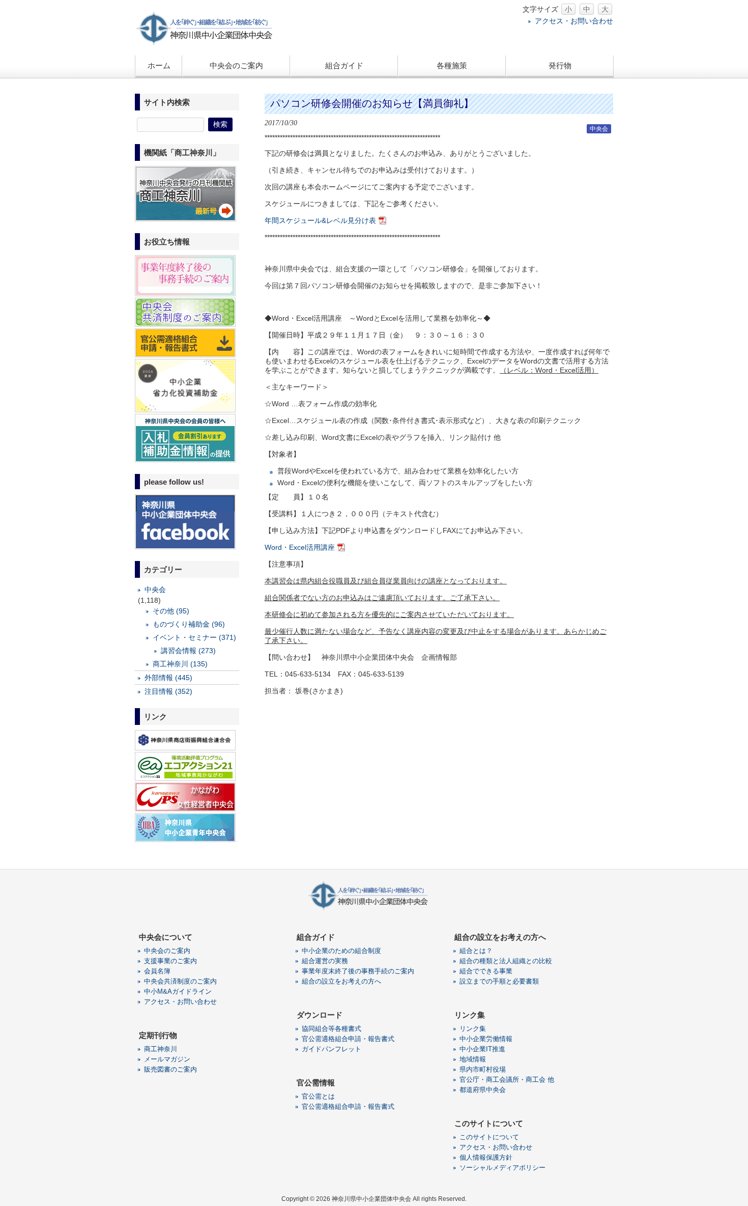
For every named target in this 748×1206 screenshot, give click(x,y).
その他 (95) (171, 611)
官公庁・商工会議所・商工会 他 (506, 1079)
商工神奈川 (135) (180, 664)
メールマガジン (167, 1059)
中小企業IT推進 (482, 1049)
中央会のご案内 (167, 951)
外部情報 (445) (168, 678)
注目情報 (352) (168, 691)
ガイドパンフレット (331, 1049)
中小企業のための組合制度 (341, 951)
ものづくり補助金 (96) (189, 624)
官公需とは (318, 1096)
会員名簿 (157, 971)
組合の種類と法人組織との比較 (505, 961)
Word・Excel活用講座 (300, 547)
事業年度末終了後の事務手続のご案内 (358, 971)
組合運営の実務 (325, 961)
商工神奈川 (160, 1049)
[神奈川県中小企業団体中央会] (211, 43)
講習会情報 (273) (188, 651)
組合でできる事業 (485, 971)
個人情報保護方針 (485, 1157)
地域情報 (472, 1059)
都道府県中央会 (482, 1089)
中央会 (599, 128)
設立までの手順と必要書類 (499, 981)
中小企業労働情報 (485, 1039)
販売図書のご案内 (170, 1069)
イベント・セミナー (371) (194, 637)
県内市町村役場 (482, 1069)
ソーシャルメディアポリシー (502, 1167)
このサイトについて (489, 1137)
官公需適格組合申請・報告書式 (348, 1039)
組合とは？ (476, 951)
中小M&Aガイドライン (178, 991)
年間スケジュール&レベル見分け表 (320, 220)
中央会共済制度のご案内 (180, 981)
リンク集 (472, 1028)
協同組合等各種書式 (331, 1028)
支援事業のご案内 (170, 961)
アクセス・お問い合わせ (574, 21)
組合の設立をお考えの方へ (341, 981)
